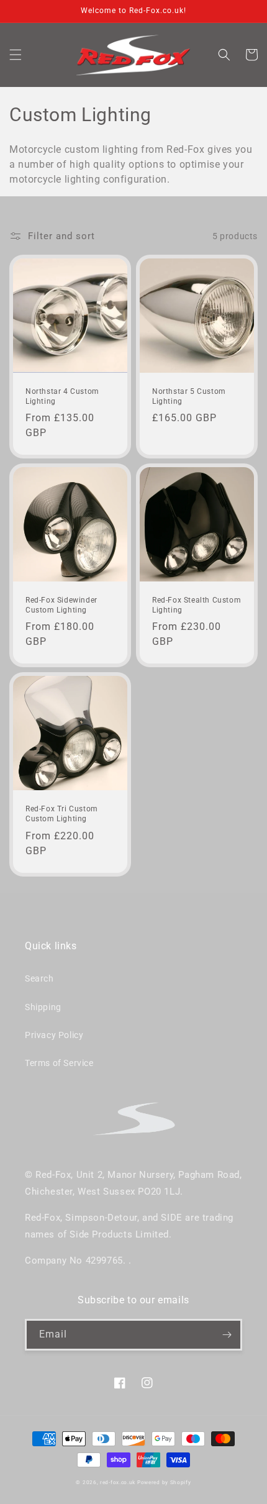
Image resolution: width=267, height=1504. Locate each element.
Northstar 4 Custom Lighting (62, 396)
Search (39, 978)
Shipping (43, 1007)
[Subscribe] (226, 1335)
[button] (15, 54)
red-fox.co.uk (117, 1482)
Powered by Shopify (164, 1482)
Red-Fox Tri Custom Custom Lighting (61, 813)
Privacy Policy (54, 1035)
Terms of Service (59, 1063)
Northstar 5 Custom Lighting (189, 396)
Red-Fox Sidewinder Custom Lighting (61, 605)
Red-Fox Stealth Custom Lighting (196, 605)
